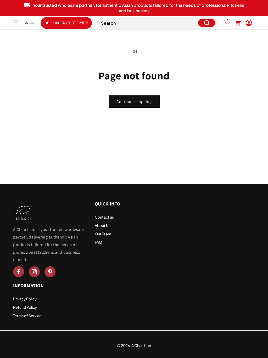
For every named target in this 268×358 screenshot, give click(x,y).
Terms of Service (27, 315)
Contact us (104, 217)
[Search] (206, 23)
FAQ (98, 242)
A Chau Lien (141, 345)
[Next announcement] (253, 8)
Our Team (103, 233)
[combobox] (157, 23)
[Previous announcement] (15, 8)
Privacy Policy (25, 298)
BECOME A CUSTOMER (66, 22)
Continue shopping (134, 101)
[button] (15, 23)
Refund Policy (25, 307)
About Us (102, 225)
